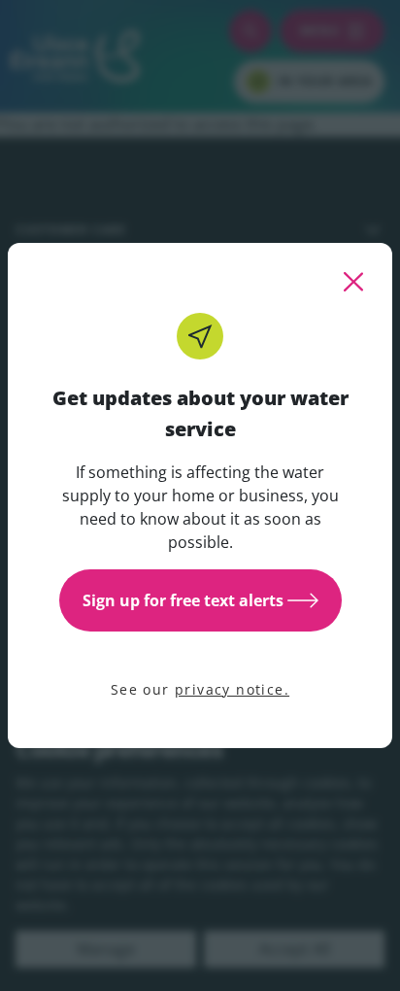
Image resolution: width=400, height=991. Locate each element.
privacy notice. (232, 689)
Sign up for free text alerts (183, 600)
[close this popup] (353, 281)
